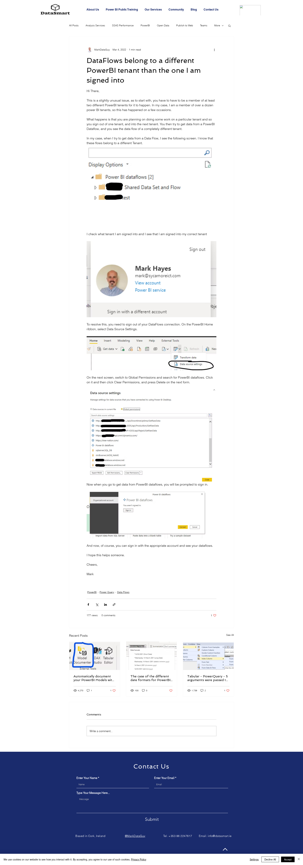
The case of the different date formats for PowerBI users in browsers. (150, 678)
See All (230, 635)
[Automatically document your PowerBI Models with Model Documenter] (94, 656)
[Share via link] (114, 604)
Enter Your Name (86, 777)
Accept (288, 859)
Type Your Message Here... (93, 792)
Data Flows (123, 592)
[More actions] (214, 50)
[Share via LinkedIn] (105, 604)
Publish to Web (184, 25)
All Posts (74, 25)
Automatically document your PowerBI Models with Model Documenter (93, 678)
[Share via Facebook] (88, 604)
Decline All (270, 859)
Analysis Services (95, 25)
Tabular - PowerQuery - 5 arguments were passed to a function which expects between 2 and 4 (207, 678)
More (217, 25)
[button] (229, 25)
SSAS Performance (123, 25)
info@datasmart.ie (219, 836)
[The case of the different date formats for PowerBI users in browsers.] (151, 656)
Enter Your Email (164, 777)
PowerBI (145, 25)
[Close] (299, 859)
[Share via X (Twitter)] (97, 604)
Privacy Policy (138, 859)
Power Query (107, 592)
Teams (203, 25)
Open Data (163, 25)
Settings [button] (254, 859)
